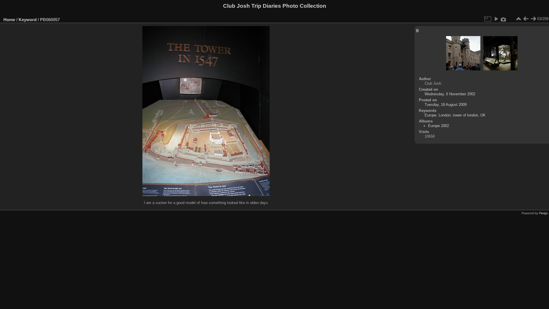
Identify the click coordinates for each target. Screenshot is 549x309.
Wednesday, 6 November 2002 (450, 94)
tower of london (465, 115)
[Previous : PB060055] (526, 19)
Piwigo (543, 213)
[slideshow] (496, 19)
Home (9, 19)
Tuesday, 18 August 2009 (446, 104)
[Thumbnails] (518, 19)
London (445, 115)
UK (483, 115)
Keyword (28, 19)
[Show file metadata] (503, 19)
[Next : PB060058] (533, 19)
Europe (430, 115)
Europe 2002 (438, 126)
